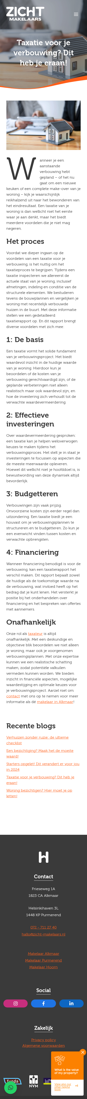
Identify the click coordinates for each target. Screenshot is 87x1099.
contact (13, 696)
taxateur (35, 634)
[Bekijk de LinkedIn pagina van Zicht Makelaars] (71, 1003)
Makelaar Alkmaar (43, 954)
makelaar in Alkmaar (55, 702)
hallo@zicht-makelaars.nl (43, 934)
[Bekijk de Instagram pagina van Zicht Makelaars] (15, 1003)
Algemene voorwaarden (43, 1045)
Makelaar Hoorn (43, 967)
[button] (10, 1087)
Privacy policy (43, 1040)
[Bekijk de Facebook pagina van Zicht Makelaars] (43, 1003)
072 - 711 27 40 (43, 927)
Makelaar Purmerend (43, 960)
